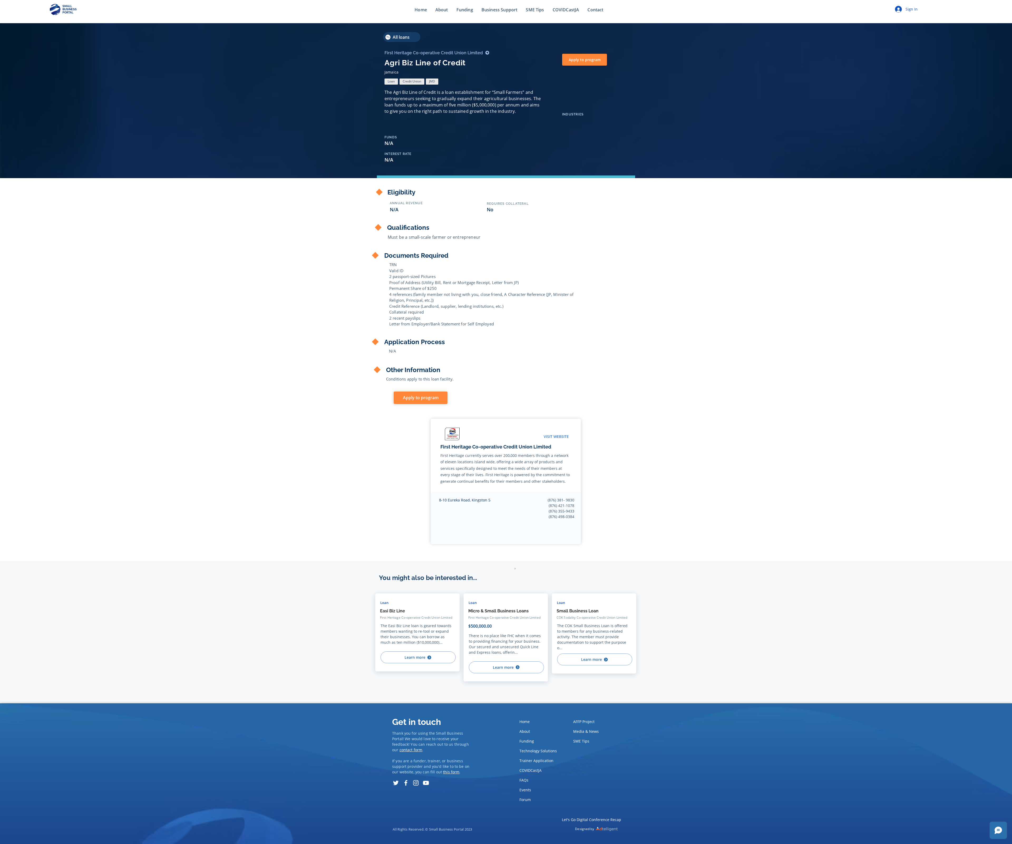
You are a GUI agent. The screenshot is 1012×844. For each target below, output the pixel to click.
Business (455, 733)
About (524, 731)
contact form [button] (411, 749)
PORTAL (67, 12)
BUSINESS (69, 9)
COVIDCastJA (530, 770)
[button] (595, 10)
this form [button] (451, 771)
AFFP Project (584, 721)
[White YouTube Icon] (426, 783)
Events (525, 789)
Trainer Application (536, 760)
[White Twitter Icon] (396, 783)
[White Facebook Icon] (406, 783)
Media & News (586, 731)
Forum (525, 799)
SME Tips (581, 741)
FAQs (523, 780)
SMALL (67, 6)
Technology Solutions (536, 750)
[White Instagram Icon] (416, 783)
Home (524, 721)
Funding (526, 741)
